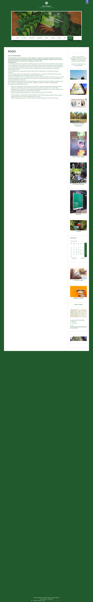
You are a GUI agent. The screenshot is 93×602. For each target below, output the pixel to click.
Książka (59, 38)
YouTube (78, 231)
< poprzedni (74, 258)
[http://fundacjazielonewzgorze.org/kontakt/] (78, 313)
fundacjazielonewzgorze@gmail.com (53, 600)
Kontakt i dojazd (78, 304)
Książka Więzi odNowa (78, 156)
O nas (17, 38)
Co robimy (24, 38)
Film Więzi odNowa (78, 184)
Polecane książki (78, 280)
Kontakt (70, 38)
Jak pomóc (31, 38)
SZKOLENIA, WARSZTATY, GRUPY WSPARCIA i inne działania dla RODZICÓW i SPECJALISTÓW (78, 60)
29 (83, 254)
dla (79, 298)
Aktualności (40, 38)
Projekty (53, 38)
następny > (83, 258)
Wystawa (78, 214)
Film (65, 38)
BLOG (46, 38)
